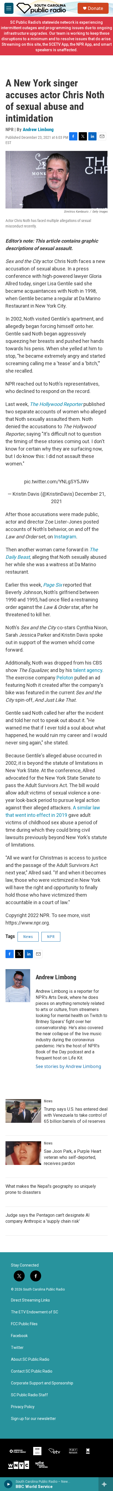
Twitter (17, 1348)
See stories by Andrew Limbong (68, 1066)
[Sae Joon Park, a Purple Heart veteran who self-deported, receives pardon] (23, 1153)
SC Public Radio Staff (29, 1395)
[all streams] (105, 1484)
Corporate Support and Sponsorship (42, 1383)
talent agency (87, 670)
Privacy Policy (23, 1407)
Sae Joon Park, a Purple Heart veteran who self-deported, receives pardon (72, 1157)
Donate (95, 8)
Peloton (65, 678)
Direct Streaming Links (30, 1300)
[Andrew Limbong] (17, 985)
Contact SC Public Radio (31, 1371)
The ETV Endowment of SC (34, 1312)
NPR (51, 936)
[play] (8, 1484)
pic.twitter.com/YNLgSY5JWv (56, 481)
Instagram (65, 537)
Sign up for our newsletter (33, 1419)
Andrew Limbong (38, 129)
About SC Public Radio (30, 1359)
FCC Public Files (24, 1324)
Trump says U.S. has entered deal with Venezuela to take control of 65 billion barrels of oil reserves (76, 1115)
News (28, 936)
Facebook (19, 1336)
